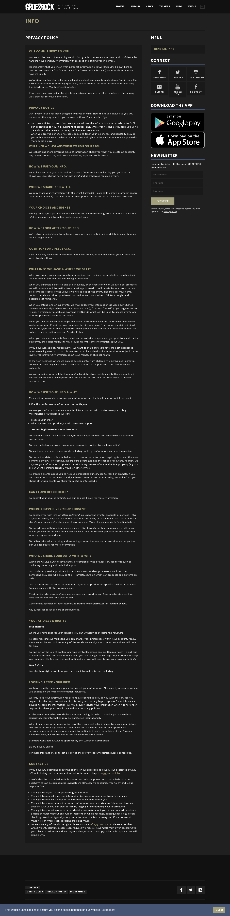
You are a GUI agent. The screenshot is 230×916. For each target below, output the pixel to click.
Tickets (164, 6)
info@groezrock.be (109, 773)
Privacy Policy (57, 892)
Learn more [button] (108, 909)
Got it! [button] (219, 910)
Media (192, 6)
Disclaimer (77, 892)
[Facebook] (181, 890)
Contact (32, 887)
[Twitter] (191, 890)
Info (179, 6)
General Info (164, 48)
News (149, 6)
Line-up (134, 6)
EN (202, 7)
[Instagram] (200, 890)
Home (120, 6)
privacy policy (170, 211)
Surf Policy (35, 892)
